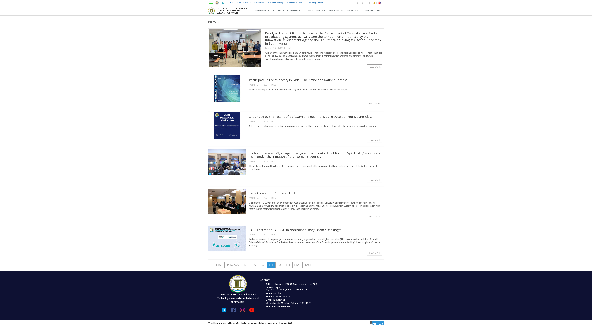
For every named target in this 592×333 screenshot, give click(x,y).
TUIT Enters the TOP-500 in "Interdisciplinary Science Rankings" (295, 230)
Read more (375, 67)
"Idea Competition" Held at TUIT (272, 193)
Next (297, 264)
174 (271, 264)
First (219, 264)
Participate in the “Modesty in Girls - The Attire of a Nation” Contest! (298, 80)
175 (279, 264)
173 (262, 264)
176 (288, 264)
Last (308, 264)
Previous (233, 264)
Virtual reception (274, 293)
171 (245, 264)
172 (254, 264)
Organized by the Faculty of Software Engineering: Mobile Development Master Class (310, 117)
